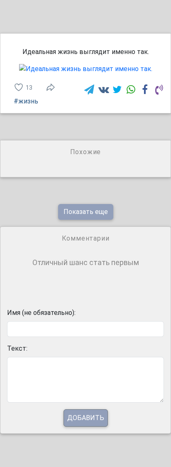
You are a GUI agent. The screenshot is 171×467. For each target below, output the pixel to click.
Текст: (17, 348)
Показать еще (86, 212)
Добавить (85, 418)
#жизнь (26, 101)
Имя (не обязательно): (41, 313)
